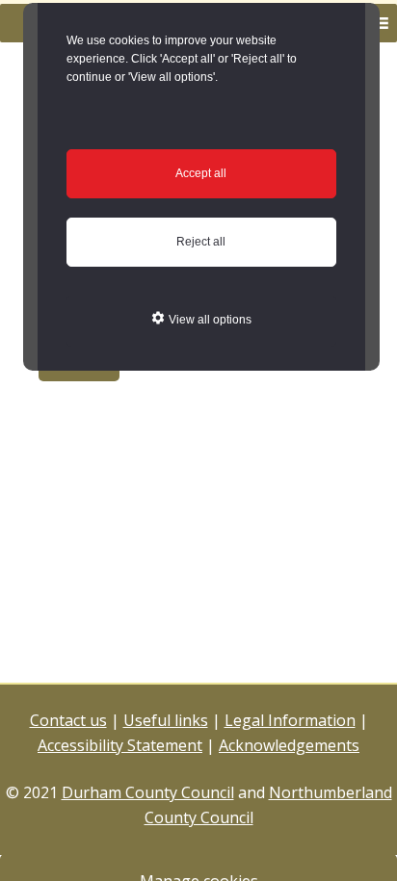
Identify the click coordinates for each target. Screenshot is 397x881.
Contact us (68, 720)
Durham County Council (148, 792)
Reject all (200, 241)
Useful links (165, 720)
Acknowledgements (289, 745)
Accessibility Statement (120, 745)
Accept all (200, 173)
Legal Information (290, 720)
